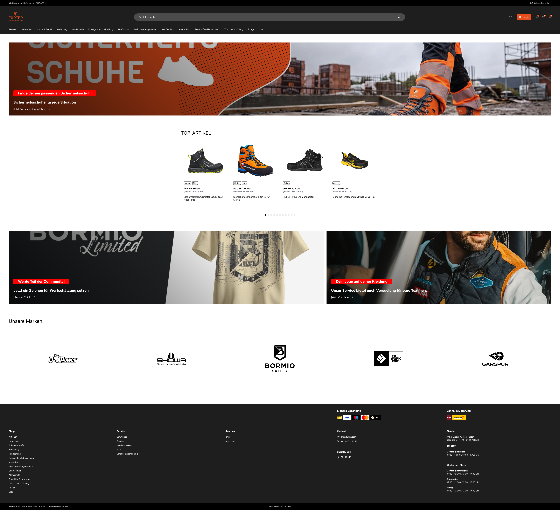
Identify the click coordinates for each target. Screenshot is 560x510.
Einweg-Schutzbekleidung (100, 29)
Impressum (229, 441)
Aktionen (13, 29)
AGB (119, 449)
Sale (261, 29)
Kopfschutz (123, 29)
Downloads (122, 437)
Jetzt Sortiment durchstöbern (29, 109)
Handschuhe (78, 29)
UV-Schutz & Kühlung (233, 29)
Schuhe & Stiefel (44, 29)
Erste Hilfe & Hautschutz (206, 29)
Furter (227, 437)
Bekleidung (61, 29)
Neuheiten (27, 29)
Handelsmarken (124, 445)
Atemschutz (184, 29)
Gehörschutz (168, 29)
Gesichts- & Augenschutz (146, 29)
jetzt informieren (340, 297)
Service (120, 441)
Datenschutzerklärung (127, 453)
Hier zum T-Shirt (22, 297)
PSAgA (251, 29)
